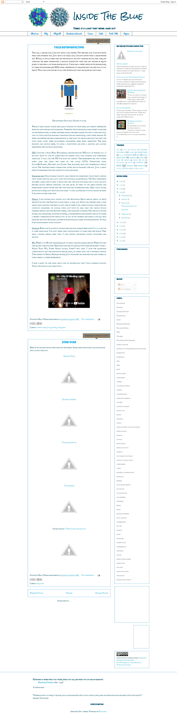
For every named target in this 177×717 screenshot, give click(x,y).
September (126, 195)
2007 (121, 241)
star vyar (69, 342)
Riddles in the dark (134, 51)
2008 (121, 237)
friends (129, 154)
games (53, 327)
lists (141, 157)
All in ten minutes (124, 108)
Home (69, 593)
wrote (96, 228)
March (124, 203)
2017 (121, 185)
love (59, 327)
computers (41, 327)
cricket (121, 155)
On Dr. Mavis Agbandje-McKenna (136, 91)
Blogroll (57, 33)
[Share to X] (36, 323)
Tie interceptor (69, 442)
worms (139, 168)
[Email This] (31, 323)
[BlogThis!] (33, 323)
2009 (121, 233)
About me (34, 33)
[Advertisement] (133, 603)
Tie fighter (69, 485)
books (125, 150)
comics (131, 152)
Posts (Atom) (75, 601)
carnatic (133, 150)
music (135, 160)
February (125, 214)
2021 (121, 181)
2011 (121, 226)
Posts (122, 285)
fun (48, 327)
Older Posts (101, 593)
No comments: (88, 319)
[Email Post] (98, 319)
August (125, 199)
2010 (121, 229)
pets (143, 160)
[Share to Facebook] (38, 323)
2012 (121, 222)
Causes (90, 33)
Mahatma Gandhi (45, 682)
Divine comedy (122, 64)
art (38, 583)
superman (119, 168)
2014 (121, 188)
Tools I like (113, 33)
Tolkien (127, 169)
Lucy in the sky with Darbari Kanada (131, 77)
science (139, 162)
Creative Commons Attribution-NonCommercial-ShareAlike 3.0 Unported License (131, 661)
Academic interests (74, 33)
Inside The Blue (108, 16)
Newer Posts (36, 593)
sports (141, 165)
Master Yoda (69, 356)
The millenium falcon (76, 529)
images (133, 157)
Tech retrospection (69, 47)
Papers (126, 33)
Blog (46, 33)
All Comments (125, 289)
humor (122, 157)
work (133, 168)
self (64, 327)
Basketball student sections (134, 122)
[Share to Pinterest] (41, 323)
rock (130, 162)
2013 (121, 192)
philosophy (120, 163)
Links (101, 33)
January (125, 218)
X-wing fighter (69, 399)
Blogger (102, 711)
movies (126, 160)
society (130, 165)
